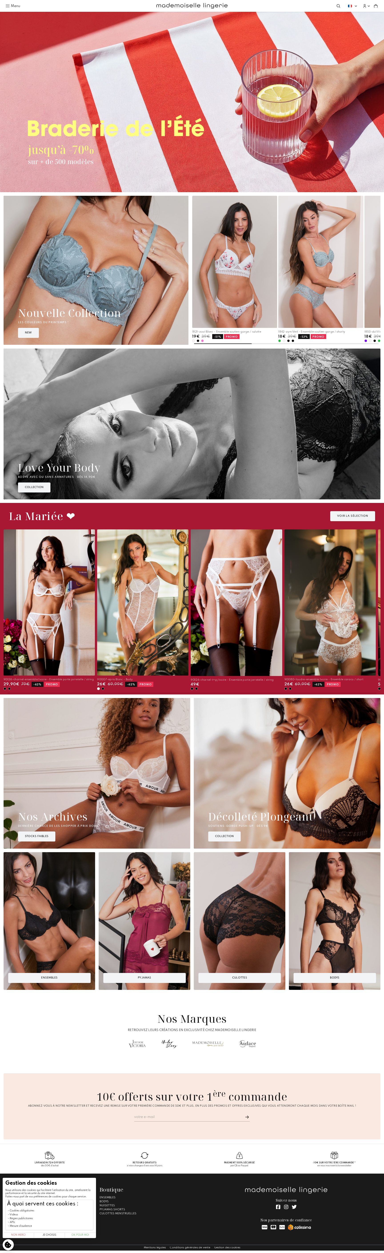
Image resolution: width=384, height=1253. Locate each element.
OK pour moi (80, 1235)
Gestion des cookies (227, 1247)
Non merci (18, 1235)
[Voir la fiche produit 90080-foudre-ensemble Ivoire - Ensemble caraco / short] (330, 602)
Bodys (104, 1201)
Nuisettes (107, 1205)
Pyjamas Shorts (112, 1209)
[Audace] (247, 1043)
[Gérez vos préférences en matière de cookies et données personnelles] (8, 1244)
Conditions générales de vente (190, 1247)
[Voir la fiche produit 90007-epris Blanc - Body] (142, 602)
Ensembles (108, 1197)
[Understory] (169, 1043)
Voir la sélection (352, 516)
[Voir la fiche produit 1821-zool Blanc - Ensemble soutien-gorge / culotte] (234, 262)
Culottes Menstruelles (118, 1213)
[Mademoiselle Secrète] (208, 1043)
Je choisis (49, 1235)
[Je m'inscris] (247, 1117)
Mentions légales (155, 1247)
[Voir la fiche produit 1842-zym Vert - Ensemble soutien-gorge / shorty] (320, 262)
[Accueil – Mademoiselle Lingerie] (192, 6)
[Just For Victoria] (137, 1043)
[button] (366, 6)
